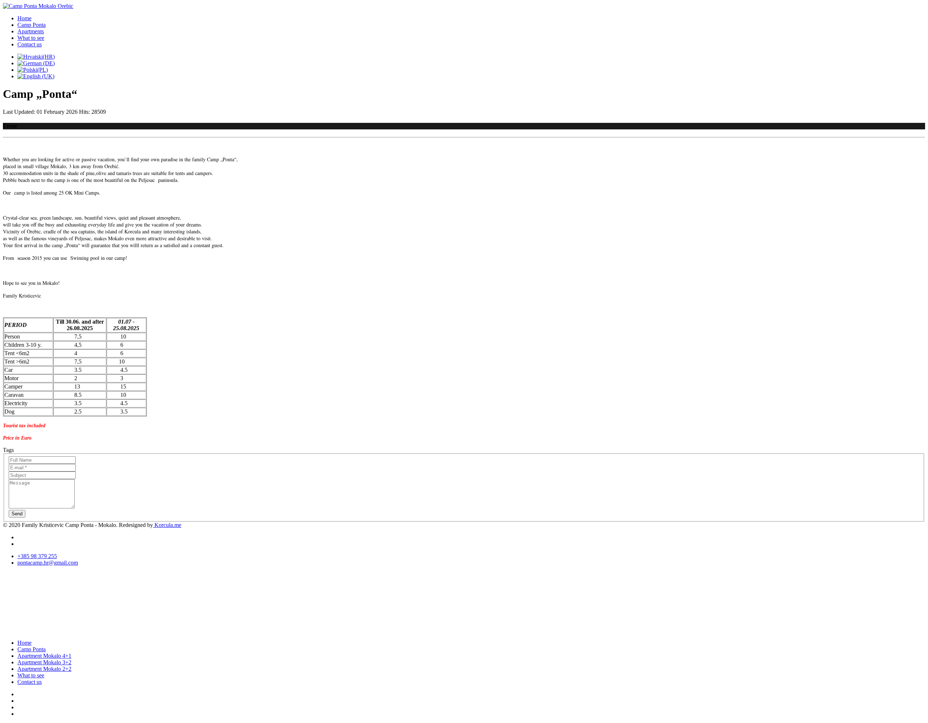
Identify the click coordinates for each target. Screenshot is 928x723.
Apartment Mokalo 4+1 (44, 656)
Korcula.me (167, 525)
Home (24, 18)
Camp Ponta (31, 25)
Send (17, 513)
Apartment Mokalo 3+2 (44, 662)
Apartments (30, 31)
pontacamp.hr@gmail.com (47, 563)
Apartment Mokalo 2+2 (44, 669)
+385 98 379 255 (37, 556)
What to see (30, 38)
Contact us (29, 44)
